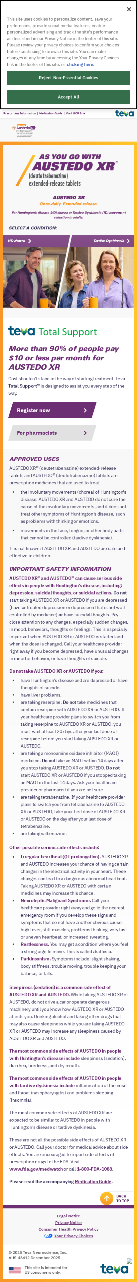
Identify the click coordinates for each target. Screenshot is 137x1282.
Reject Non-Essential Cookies (68, 78)
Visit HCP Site (75, 113)
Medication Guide (50, 113)
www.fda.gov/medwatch (36, 1169)
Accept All (68, 97)
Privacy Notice (68, 1222)
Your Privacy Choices (73, 1235)
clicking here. (80, 64)
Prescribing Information (19, 113)
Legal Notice (68, 1215)
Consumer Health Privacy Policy (68, 1229)
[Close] (129, 9)
